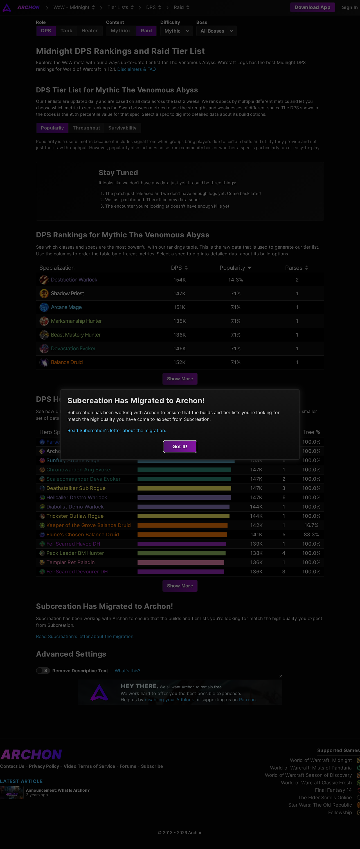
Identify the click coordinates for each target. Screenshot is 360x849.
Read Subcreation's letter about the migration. (117, 430)
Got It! (180, 446)
